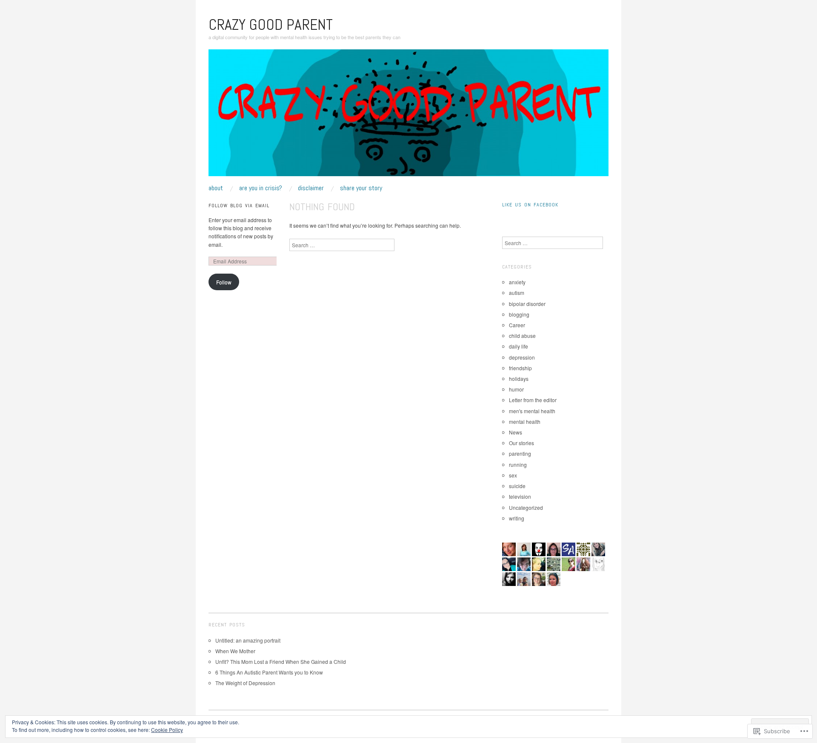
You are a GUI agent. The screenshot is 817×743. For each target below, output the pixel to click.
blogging (519, 314)
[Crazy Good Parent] (408, 116)
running (518, 464)
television (520, 496)
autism (516, 292)
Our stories (521, 442)
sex (513, 475)
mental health (524, 421)
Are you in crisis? (260, 188)
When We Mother (235, 650)
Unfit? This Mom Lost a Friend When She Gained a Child (280, 661)
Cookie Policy (167, 729)
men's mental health (532, 410)
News (515, 432)
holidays (518, 378)
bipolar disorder (527, 303)
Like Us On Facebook (530, 204)
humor (516, 389)
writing (516, 518)
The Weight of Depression (245, 682)
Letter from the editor (533, 399)
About (216, 188)
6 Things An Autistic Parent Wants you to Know (269, 672)
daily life (518, 346)
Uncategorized (526, 507)
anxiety (517, 282)
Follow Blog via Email (239, 205)
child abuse (522, 335)
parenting (520, 453)
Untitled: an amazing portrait (248, 640)
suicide (517, 485)
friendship (520, 368)
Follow (223, 282)
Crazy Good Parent (271, 24)
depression (522, 357)
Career (517, 325)
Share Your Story (361, 188)
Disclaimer (311, 188)
